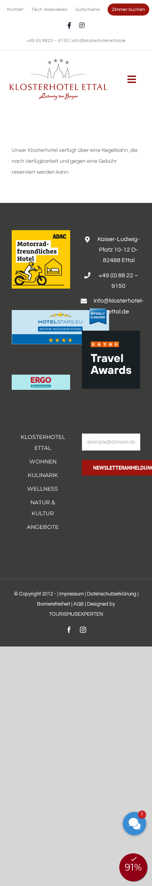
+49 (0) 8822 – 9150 (48, 40)
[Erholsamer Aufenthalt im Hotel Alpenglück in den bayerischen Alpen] (58, 61)
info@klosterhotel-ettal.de (98, 40)
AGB (78, 604)
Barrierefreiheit (53, 604)
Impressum (71, 594)
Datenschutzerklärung (111, 594)
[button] (134, 823)
